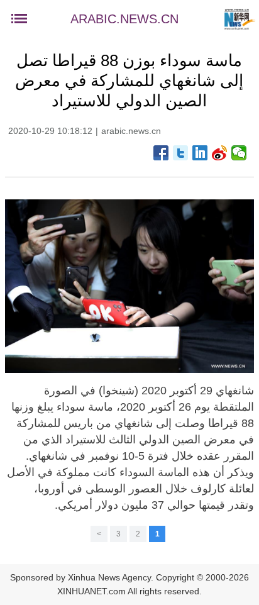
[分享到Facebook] (161, 152)
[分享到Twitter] (181, 152)
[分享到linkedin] (200, 152)
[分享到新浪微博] (220, 152)
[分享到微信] (239, 152)
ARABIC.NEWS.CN (124, 19)
